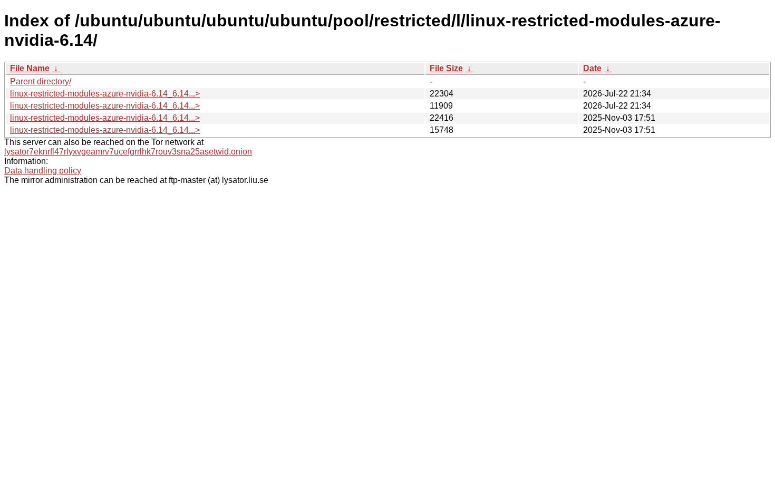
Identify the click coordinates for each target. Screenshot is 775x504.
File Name (30, 68)
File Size (446, 68)
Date (592, 68)
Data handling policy (42, 170)
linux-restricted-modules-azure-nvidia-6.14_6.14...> (105, 93)
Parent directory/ (40, 81)
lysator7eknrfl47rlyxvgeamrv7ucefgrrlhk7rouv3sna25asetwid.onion (128, 151)
